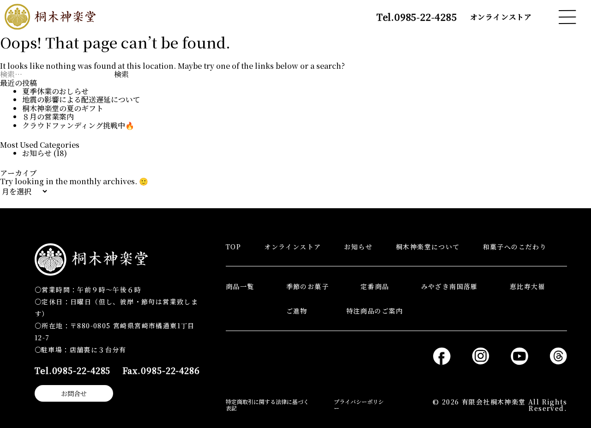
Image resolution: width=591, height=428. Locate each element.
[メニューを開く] (567, 17)
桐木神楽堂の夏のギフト (62, 108)
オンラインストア (501, 17)
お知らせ (37, 153)
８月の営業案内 (48, 116)
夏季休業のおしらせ (55, 91)
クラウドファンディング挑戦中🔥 (78, 125)
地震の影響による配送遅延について (81, 99)
